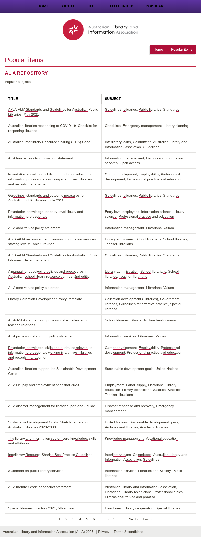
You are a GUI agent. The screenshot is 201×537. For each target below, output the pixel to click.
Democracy (154, 158)
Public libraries (150, 109)
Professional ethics (168, 492)
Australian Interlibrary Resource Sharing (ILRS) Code (49, 142)
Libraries (130, 109)
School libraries (175, 239)
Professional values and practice (130, 497)
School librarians (148, 239)
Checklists (113, 126)
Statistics (174, 390)
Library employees (119, 239)
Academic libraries (154, 427)
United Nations (166, 369)
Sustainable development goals (129, 369)
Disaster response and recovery (129, 406)
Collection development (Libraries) (131, 299)
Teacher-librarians (119, 244)
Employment (114, 385)
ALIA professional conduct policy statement (41, 336)
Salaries (159, 390)
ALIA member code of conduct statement (39, 487)
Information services (120, 336)
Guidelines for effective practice (143, 304)
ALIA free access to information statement (40, 158)
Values (168, 228)
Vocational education (162, 438)
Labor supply (136, 385)
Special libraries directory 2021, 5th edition (41, 508)
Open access (130, 163)
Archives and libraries (121, 427)
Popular (154, 6)
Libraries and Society (154, 471)
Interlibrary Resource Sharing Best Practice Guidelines (50, 454)
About (68, 6)
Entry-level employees (122, 212)
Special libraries (168, 508)
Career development (121, 174)
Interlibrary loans (118, 142)
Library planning (176, 126)
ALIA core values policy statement (34, 228)
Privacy (103, 532)
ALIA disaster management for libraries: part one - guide (51, 406)
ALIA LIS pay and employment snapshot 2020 (43, 385)
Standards (171, 109)
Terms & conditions (128, 532)
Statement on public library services (35, 471)
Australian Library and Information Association (140, 487)
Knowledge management (124, 438)
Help (92, 6)
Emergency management (142, 126)
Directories (113, 508)
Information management (124, 158)
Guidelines (113, 109)
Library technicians (136, 390)
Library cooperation (139, 508)
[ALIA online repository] (100, 30)
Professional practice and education (154, 179)
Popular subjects (18, 82)
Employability (149, 174)
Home (43, 6)
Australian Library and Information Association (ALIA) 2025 (48, 532)
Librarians (154, 228)
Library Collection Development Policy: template (45, 299)
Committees (142, 142)
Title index (121, 6)
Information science (156, 212)
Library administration (121, 271)
